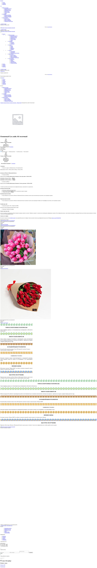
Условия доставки (12, 151)
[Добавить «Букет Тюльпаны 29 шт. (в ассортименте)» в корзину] (2, 322)
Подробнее (11, 146)
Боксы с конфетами (7, 20)
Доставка (4, 3)
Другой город (2, 566)
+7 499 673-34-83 (3, 29)
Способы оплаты (19, 151)
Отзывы (3, 65)
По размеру (4, 14)
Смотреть (6, 224)
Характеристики (4, 151)
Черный (12, 47)
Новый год (12, 59)
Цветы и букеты (5, 17)
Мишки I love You (14, 36)
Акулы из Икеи (7, 12)
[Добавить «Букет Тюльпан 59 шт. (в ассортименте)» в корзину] (2, 224)
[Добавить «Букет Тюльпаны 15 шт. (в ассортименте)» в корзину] (2, 268)
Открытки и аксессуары (8, 21)
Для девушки (13, 51)
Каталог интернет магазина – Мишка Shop (14, 102)
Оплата (3, 2)
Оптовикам (4, 539)
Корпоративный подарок (15, 53)
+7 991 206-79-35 (9, 525)
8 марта (12, 60)
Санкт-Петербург (50, 74)
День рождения (13, 62)
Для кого (10, 50)
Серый (12, 46)
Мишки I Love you (7, 529)
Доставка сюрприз (14, 63)
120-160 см (12, 43)
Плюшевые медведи (7, 8)
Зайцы (5, 13)
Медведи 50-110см (7, 94)
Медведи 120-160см (7, 95)
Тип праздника (11, 58)
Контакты (4, 4)
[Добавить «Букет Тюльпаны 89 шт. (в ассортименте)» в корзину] (2, 229)
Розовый (12, 49)
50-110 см (12, 42)
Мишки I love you (7, 9)
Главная (3, 79)
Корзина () (2, 71)
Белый (12, 45)
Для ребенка (13, 52)
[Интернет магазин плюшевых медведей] (7, 27)
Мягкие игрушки (5, 7)
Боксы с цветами (7, 19)
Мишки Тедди (6, 11)
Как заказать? (26, 151)
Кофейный (12, 48)
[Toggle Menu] (0, 32)
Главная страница (3, 102)
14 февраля (12, 61)
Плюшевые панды (7, 10)
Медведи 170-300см (7, 16)
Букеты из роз (6, 18)
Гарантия (4, 83)
